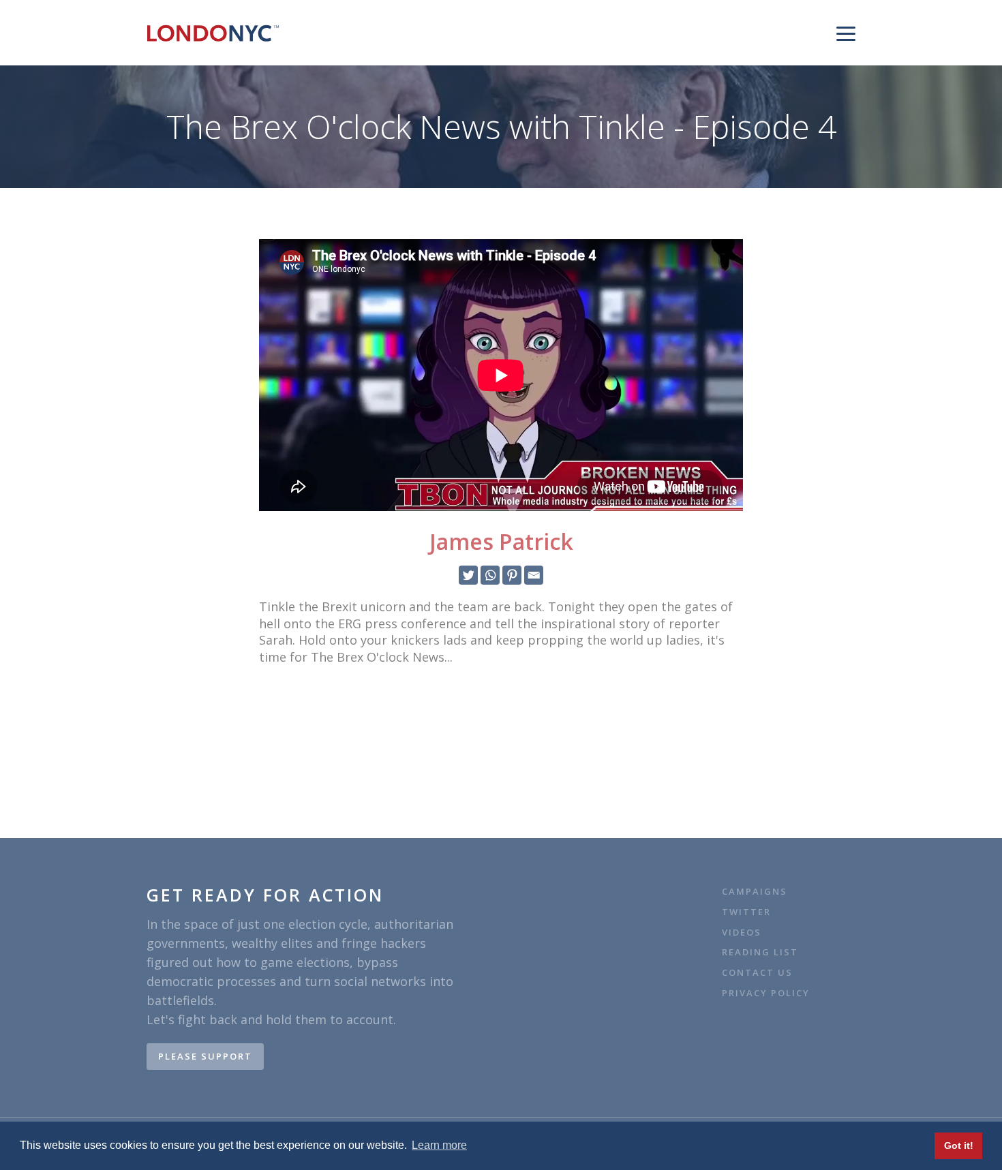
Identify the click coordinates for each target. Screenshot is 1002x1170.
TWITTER (746, 912)
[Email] (533, 575)
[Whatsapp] (490, 575)
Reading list (760, 952)
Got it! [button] (958, 1145)
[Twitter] (468, 575)
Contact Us (759, 973)
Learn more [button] (439, 1145)
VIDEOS (741, 932)
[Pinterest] (511, 575)
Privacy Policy (766, 993)
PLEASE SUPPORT (205, 1056)
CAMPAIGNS (754, 891)
